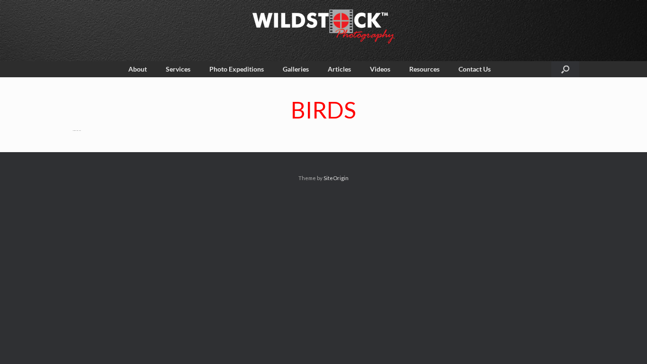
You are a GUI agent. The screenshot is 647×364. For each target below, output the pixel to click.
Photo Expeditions (236, 69)
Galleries (296, 69)
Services (178, 69)
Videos (380, 69)
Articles (339, 69)
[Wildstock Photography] (323, 26)
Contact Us (474, 69)
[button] (565, 69)
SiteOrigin (336, 178)
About (137, 69)
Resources (424, 69)
